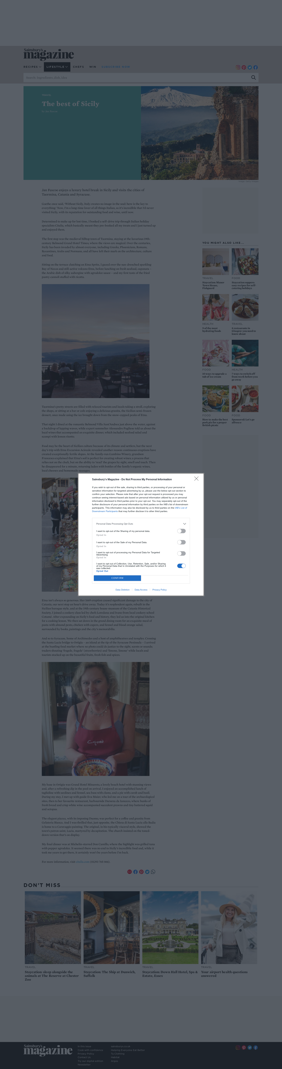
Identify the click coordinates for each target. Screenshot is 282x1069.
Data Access (141, 589)
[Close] (197, 480)
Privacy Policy (159, 589)
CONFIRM (117, 578)
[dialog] (141, 534)
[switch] (181, 531)
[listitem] (141, 524)
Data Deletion (123, 589)
